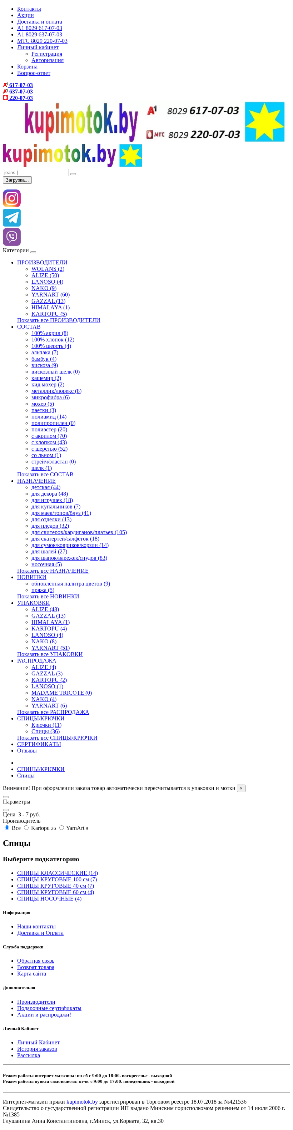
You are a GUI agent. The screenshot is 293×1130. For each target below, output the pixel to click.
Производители (36, 1002)
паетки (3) (43, 410)
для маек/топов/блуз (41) (61, 513)
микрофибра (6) (50, 397)
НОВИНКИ (31, 577)
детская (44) (45, 487)
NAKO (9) (43, 288)
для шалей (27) (49, 551)
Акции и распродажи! (44, 1015)
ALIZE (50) (45, 275)
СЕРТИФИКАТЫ (39, 744)
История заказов (37, 1049)
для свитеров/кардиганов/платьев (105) (79, 532)
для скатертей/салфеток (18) (65, 539)
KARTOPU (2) (49, 680)
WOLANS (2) (47, 269)
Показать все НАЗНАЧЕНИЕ (53, 571)
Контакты (29, 9)
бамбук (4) (43, 359)
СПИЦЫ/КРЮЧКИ (41, 718)
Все (16, 828)
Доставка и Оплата (40, 933)
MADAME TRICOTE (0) (61, 693)
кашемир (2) (46, 378)
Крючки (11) (46, 725)
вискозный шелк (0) (55, 372)
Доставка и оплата (39, 22)
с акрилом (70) (49, 436)
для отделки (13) (51, 519)
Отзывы (27, 751)
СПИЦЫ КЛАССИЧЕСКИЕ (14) (57, 873)
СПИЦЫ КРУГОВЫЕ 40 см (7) (55, 886)
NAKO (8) (43, 641)
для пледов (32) (50, 526)
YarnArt (76, 828)
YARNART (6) (49, 706)
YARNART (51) (50, 648)
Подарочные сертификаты (49, 1008)
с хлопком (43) (49, 442)
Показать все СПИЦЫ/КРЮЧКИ (57, 738)
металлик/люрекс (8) (56, 391)
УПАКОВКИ (33, 603)
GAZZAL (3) (47, 673)
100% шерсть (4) (51, 346)
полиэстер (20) (49, 429)
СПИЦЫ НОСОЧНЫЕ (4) (49, 899)
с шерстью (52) (49, 449)
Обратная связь (35, 961)
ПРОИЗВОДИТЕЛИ (42, 262)
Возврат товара (35, 967)
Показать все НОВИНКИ (48, 596)
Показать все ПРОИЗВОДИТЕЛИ (58, 320)
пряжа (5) (42, 590)
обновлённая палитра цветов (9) (70, 584)
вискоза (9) (44, 365)
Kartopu (43, 828)
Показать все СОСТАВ (45, 474)
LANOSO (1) (47, 686)
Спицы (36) (45, 731)
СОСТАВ (29, 327)
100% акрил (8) (49, 333)
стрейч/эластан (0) (53, 461)
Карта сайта (31, 974)
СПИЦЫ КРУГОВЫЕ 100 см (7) (57, 879)
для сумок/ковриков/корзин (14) (70, 545)
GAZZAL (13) (48, 301)
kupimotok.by (82, 1102)
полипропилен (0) (53, 423)
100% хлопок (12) (52, 339)
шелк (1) (41, 468)
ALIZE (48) (45, 609)
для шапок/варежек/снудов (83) (69, 558)
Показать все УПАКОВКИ (50, 654)
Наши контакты (36, 926)
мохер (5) (42, 404)
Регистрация (46, 54)
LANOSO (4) (47, 282)
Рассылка (28, 1055)
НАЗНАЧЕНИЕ (36, 481)
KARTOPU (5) (49, 314)
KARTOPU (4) (49, 628)
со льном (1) (46, 455)
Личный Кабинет (38, 1042)
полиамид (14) (48, 417)
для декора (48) (49, 494)
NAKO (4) (43, 699)
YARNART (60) (50, 295)
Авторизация (47, 60)
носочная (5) (46, 564)
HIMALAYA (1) (50, 307)
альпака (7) (44, 352)
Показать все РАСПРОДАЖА (53, 712)
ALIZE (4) (43, 667)
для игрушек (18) (52, 500)
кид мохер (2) (47, 384)
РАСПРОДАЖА (36, 661)
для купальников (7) (55, 506)
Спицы (26, 775)
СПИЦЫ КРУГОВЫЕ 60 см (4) (55, 892)
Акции (25, 15)
